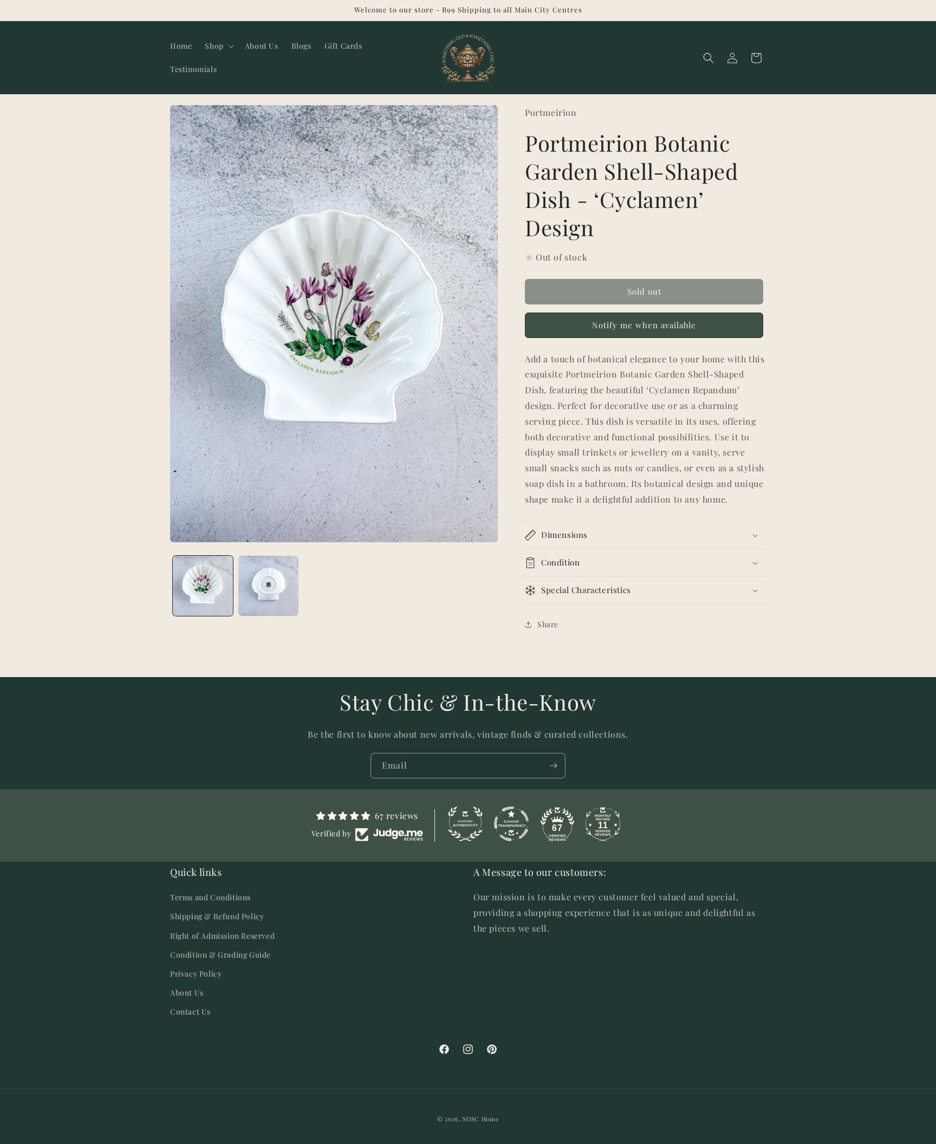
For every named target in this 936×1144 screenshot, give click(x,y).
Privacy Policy (196, 973)
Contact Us (190, 1011)
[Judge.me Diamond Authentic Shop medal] (465, 824)
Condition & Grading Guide (220, 955)
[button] (218, 46)
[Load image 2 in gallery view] (268, 586)
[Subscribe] (553, 765)
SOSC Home (481, 1119)
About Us (187, 992)
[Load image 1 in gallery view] (203, 586)
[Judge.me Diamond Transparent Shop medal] (511, 824)
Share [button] (547, 624)
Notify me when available (644, 325)
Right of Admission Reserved (222, 936)
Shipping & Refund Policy (217, 916)
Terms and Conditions (210, 897)
